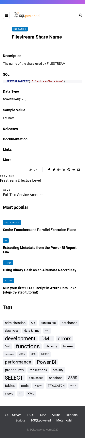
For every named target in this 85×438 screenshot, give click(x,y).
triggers (38, 385)
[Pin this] (68, 170)
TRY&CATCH (56, 385)
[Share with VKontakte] (73, 170)
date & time (31, 330)
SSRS (72, 377)
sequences (36, 378)
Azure (9, 281)
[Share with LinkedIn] (63, 170)
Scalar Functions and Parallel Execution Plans (39, 230)
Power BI (46, 362)
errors (64, 338)
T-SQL (8, 263)
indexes (68, 346)
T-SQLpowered (41, 420)
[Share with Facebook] (48, 170)
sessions (55, 378)
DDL (47, 330)
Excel (7, 346)
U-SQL (73, 385)
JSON (22, 354)
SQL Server (12, 223)
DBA (43, 415)
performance (18, 362)
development (20, 338)
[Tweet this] (53, 170)
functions (28, 346)
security (58, 370)
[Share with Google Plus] (58, 170)
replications (38, 370)
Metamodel (64, 420)
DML (46, 338)
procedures (14, 370)
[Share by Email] (78, 170)
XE (20, 393)
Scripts (20, 420)
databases (69, 323)
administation (15, 323)
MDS (33, 354)
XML (30, 394)
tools (25, 386)
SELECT (14, 378)
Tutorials (71, 415)
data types (12, 330)
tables (10, 385)
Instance (19, 29)
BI (6, 240)
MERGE (45, 354)
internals (9, 354)
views (9, 394)
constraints (48, 323)
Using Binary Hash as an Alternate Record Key (39, 270)
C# (33, 323)
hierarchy (51, 346)
